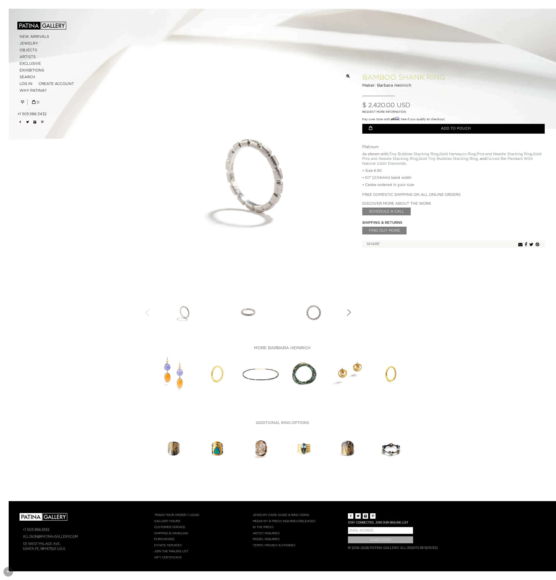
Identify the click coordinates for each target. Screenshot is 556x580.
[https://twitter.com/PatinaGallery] (27, 122)
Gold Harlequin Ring (457, 154)
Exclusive (30, 63)
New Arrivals (34, 37)
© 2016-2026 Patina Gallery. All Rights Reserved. (393, 548)
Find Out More (384, 230)
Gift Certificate (168, 557)
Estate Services (168, 545)
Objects (28, 50)
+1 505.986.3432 (31, 114)
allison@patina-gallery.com (50, 536)
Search (27, 77)
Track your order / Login (176, 515)
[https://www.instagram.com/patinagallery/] (35, 122)
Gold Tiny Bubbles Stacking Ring (448, 159)
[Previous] (147, 312)
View (174, 374)
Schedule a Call (386, 211)
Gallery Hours (167, 521)
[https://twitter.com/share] (531, 245)
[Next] (349, 312)
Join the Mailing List (171, 551)
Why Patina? (33, 90)
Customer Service (169, 527)
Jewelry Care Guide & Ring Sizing (281, 515)
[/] (41, 26)
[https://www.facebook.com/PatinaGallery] (20, 122)
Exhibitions (32, 70)
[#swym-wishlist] (22, 102)
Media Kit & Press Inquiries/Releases (284, 521)
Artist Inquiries (266, 533)
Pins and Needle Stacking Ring (504, 154)
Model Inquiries (266, 539)
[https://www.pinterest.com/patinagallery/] (42, 122)
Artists (28, 57)
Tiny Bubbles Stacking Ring (414, 154)
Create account (56, 84)
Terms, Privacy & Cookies (274, 545)
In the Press (263, 527)
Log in (26, 84)
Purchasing (164, 539)
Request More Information (384, 111)
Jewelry (29, 43)
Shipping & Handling (171, 533)
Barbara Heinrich (394, 85)
